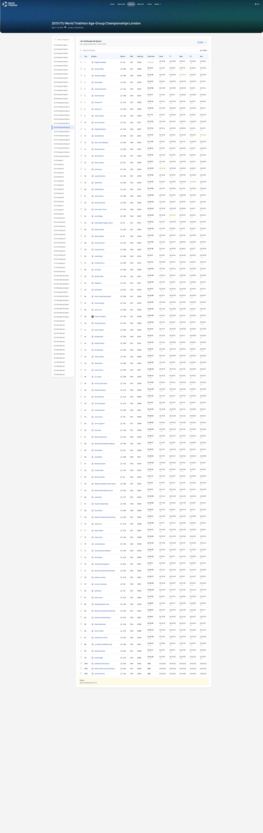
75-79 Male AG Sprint (61, 90)
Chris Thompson (100, 403)
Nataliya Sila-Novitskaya (103, 617)
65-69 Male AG (59, 201)
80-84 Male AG (59, 214)
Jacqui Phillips (99, 69)
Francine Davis (99, 250)
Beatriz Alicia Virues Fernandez (105, 669)
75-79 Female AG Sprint (61, 152)
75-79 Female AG (59, 267)
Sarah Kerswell (99, 96)
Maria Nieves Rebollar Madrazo (105, 444)
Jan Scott (98, 270)
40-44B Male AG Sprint (61, 300)
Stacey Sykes (99, 163)
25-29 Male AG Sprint (61, 53)
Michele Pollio (99, 276)
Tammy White (99, 631)
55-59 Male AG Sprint (61, 74)
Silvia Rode (98, 290)
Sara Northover (100, 149)
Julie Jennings (99, 357)
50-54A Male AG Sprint (61, 313)
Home (112, 4)
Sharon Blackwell (100, 624)
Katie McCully (99, 189)
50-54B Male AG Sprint (61, 317)
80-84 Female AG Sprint (62, 156)
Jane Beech (98, 457)
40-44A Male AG (59, 333)
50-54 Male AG (59, 189)
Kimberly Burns (99, 263)
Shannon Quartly (100, 390)
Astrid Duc (98, 591)
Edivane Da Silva (100, 651)
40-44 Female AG (59, 239)
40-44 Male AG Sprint (61, 61)
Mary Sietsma (99, 397)
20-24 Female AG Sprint (62, 107)
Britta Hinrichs (99, 229)
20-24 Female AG (59, 222)
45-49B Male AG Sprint (61, 309)
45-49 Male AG (59, 185)
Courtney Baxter (100, 323)
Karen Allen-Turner (101, 209)
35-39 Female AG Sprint (62, 119)
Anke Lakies (98, 82)
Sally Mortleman (100, 203)
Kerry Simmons (99, 122)
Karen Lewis (98, 597)
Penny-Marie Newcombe (103, 296)
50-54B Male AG (59, 370)
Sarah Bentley (99, 136)
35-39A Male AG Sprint (61, 284)
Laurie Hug (98, 169)
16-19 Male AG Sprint (60, 45)
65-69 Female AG (59, 259)
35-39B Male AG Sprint (61, 288)
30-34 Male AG (59, 173)
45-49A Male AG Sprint (61, 304)
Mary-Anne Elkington (101, 142)
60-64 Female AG (59, 255)
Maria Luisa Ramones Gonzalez (105, 571)
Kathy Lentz (99, 537)
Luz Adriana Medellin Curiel (103, 644)
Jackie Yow (98, 524)
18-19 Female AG (59, 218)
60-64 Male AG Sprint (61, 78)
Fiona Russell (99, 350)
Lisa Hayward (99, 196)
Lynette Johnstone (101, 584)
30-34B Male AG (59, 354)
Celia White (98, 183)
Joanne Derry (99, 370)
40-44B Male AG (59, 362)
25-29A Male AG (59, 321)
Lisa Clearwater (100, 544)
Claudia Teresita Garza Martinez (105, 517)
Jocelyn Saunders (100, 89)
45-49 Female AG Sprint (62, 127)
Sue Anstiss (98, 510)
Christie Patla (99, 470)
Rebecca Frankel (100, 577)
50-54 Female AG (59, 247)
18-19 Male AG (58, 160)
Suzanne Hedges (100, 76)
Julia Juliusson (99, 116)
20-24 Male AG (59, 164)
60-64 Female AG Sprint (62, 140)
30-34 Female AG (59, 230)
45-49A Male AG (59, 337)
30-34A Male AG (59, 325)
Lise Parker (98, 497)
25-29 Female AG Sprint (62, 111)
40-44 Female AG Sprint (62, 123)
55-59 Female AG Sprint (62, 136)
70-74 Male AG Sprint (61, 86)
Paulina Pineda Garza (101, 504)
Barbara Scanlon (100, 464)
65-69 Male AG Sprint (61, 82)
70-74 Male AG (58, 206)
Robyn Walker (99, 531)
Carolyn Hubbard (100, 316)
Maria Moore (99, 363)
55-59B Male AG (59, 374)
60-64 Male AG (59, 197)
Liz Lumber (98, 377)
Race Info (140, 4)
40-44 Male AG (59, 181)
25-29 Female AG (59, 226)
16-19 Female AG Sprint (61, 103)
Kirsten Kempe (99, 303)
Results (131, 4)
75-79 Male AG (58, 210)
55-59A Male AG (59, 346)
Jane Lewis (98, 310)
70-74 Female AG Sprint (61, 148)
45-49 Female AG (59, 243)
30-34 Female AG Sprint (62, 115)
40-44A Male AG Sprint (61, 296)
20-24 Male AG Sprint (61, 49)
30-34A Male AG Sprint (61, 276)
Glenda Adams (99, 156)
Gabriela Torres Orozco (102, 664)
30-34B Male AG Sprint (61, 280)
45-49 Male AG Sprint (61, 66)
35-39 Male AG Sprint (61, 57)
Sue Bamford (99, 337)
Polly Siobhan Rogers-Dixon (104, 223)
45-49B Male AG (59, 366)
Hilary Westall (99, 330)
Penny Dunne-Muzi (101, 383)
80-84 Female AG (59, 271)
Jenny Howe (99, 417)
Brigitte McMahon (100, 62)
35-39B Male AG (59, 358)
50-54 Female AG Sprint (62, 131)
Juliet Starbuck (99, 410)
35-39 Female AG (59, 234)
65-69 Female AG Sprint (62, 144)
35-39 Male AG (59, 177)
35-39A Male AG (59, 329)
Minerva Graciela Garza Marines (105, 611)
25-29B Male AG (59, 350)
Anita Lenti (98, 109)
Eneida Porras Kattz (101, 638)
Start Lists (121, 4)
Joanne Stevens (100, 176)
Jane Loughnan (99, 423)
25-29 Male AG (59, 169)
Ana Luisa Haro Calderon (103, 551)
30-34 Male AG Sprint (61, 292)
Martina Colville (100, 477)
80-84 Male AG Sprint (61, 94)
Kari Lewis (98, 430)
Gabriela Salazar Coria (102, 604)
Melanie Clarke (99, 343)
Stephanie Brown (100, 129)
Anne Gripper (99, 658)
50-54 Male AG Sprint (61, 70)
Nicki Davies (98, 557)
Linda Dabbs (99, 256)
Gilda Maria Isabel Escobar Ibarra (105, 484)
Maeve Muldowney (101, 437)
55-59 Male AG (59, 193)
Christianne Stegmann (102, 564)
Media (157, 4)
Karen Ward (98, 450)
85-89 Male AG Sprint (61, 99)
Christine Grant (100, 243)
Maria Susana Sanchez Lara (104, 490)
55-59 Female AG (59, 251)
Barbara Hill (98, 102)
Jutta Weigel (99, 216)
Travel (149, 4)
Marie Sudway (99, 236)
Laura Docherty (100, 674)
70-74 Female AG (59, 263)
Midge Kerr (98, 283)
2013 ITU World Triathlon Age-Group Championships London (96, 23)
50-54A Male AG (59, 341)
